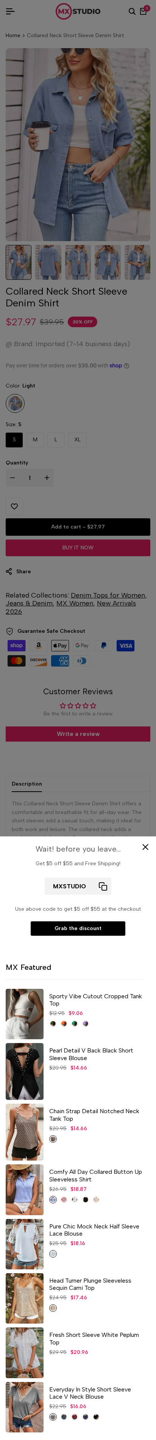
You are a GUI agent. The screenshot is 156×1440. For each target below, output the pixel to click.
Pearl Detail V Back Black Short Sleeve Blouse (91, 1054)
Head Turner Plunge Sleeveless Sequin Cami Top (90, 1284)
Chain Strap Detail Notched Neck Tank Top (94, 1114)
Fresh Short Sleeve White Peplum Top (94, 1338)
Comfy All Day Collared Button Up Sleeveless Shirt (95, 1175)
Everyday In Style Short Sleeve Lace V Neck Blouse (90, 1393)
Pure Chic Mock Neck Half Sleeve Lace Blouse (94, 1230)
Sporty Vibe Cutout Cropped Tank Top (95, 1000)
